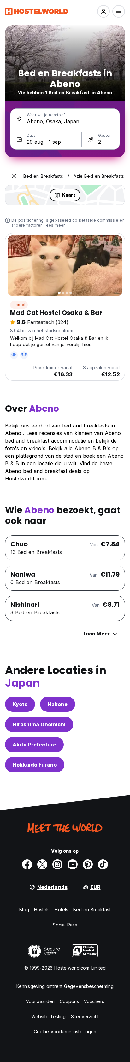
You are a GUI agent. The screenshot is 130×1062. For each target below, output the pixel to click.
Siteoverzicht (85, 1016)
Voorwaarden (40, 1001)
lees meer (55, 225)
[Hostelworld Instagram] (57, 864)
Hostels (42, 909)
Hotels (61, 909)
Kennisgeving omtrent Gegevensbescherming (65, 986)
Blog (24, 909)
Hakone (58, 704)
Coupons (69, 1001)
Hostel (19, 304)
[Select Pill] (103, 11)
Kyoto (20, 704)
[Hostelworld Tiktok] (103, 864)
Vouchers (94, 1001)
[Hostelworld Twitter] (42, 864)
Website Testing (48, 1016)
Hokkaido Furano (35, 765)
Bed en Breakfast (92, 909)
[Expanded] (13, 176)
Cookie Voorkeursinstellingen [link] (65, 1031)
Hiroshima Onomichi (39, 724)
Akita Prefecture (34, 744)
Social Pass (65, 924)
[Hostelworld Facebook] (27, 864)
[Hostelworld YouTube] (73, 864)
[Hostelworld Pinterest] (88, 864)
